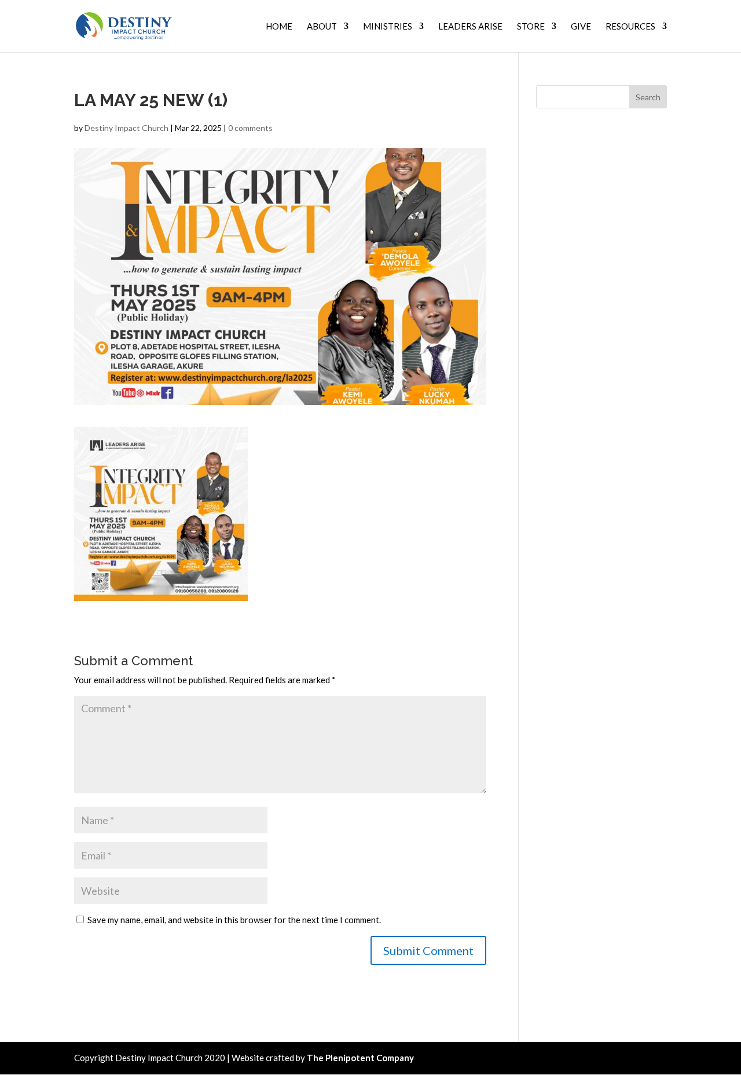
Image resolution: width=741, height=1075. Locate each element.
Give (581, 26)
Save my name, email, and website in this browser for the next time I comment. (234, 919)
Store (531, 26)
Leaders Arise (470, 26)
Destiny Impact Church (126, 128)
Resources (630, 26)
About (322, 26)
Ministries (387, 26)
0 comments (250, 128)
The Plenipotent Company (360, 1057)
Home (279, 26)
